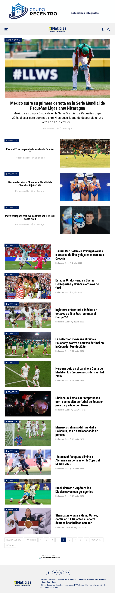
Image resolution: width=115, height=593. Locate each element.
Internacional (100, 580)
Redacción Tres (51, 128)
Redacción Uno (22, 191)
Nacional (82, 580)
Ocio (54, 582)
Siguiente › (96, 540)
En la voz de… (71, 580)
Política (90, 580)
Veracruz (52, 580)
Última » (10, 545)
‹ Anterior (31, 540)
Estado (61, 580)
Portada (43, 580)
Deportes (46, 582)
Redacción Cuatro (62, 322)
